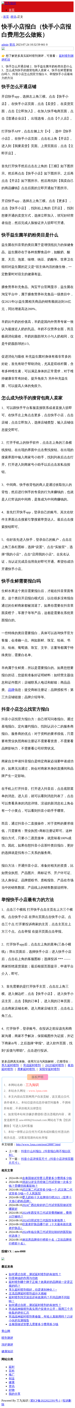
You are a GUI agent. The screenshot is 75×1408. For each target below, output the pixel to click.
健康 (12, 1382)
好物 (12, 1390)
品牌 (11, 690)
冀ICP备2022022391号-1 (45, 1400)
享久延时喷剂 (10, 1065)
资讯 (13, 16)
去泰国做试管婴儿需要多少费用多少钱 (47, 1178)
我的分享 (14, 1393)
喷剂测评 (7, 1337)
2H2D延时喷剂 (54, 1065)
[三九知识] (8, 3)
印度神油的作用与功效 (23, 1278)
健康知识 (7, 1351)
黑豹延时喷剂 (26, 1069)
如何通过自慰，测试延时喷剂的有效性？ (35, 1274)
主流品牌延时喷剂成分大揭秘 (28, 1293)
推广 (12, 1374)
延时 (12, 1366)
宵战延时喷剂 (32, 1065)
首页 (12, 10)
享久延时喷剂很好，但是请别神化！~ (33, 1289)
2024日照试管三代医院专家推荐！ (44, 1220)
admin (5, 44)
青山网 (5, 1331)
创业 (12, 1378)
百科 (12, 1370)
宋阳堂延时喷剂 (49, 1069)
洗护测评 (7, 1344)
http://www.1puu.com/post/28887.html (38, 1144)
